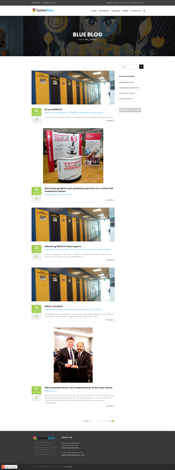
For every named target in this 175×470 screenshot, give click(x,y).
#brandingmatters (126, 82)
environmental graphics (58, 113)
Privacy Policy (68, 466)
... (95, 421)
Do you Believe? (53, 109)
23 (98, 421)
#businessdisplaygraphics (129, 88)
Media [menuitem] (125, 11)
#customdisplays (126, 99)
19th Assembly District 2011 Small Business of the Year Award (78, 387)
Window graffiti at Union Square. (63, 246)
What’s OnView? (54, 306)
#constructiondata (127, 93)
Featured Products (82, 249)
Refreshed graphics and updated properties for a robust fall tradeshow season (79, 190)
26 (109, 421)
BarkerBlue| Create (67, 249)
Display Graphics (51, 194)
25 (105, 421)
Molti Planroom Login (137, 3)
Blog (81, 113)
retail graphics (73, 113)
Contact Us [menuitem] (136, 11)
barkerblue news (51, 391)
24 (102, 421)
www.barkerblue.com (75, 455)
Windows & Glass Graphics (93, 113)
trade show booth (65, 194)
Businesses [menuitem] (104, 11)
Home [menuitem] (94, 11)
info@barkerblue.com (49, 3)
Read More (110, 120)
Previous (86, 421)
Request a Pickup (112, 3)
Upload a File (123, 3)
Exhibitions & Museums (73, 309)
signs (46, 113)
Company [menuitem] (116, 11)
